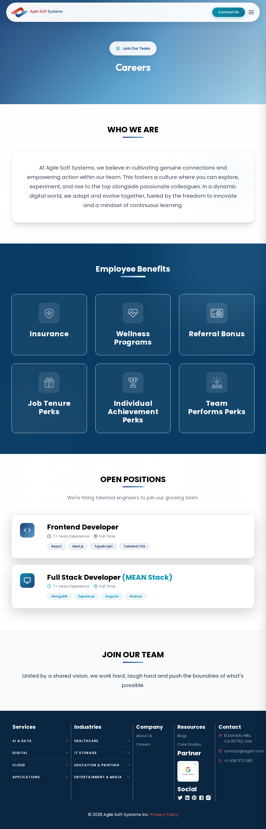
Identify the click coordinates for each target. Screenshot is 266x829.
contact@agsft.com (244, 751)
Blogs (182, 735)
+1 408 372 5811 (238, 760)
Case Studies (189, 744)
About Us (144, 735)
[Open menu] (251, 12)
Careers (143, 744)
